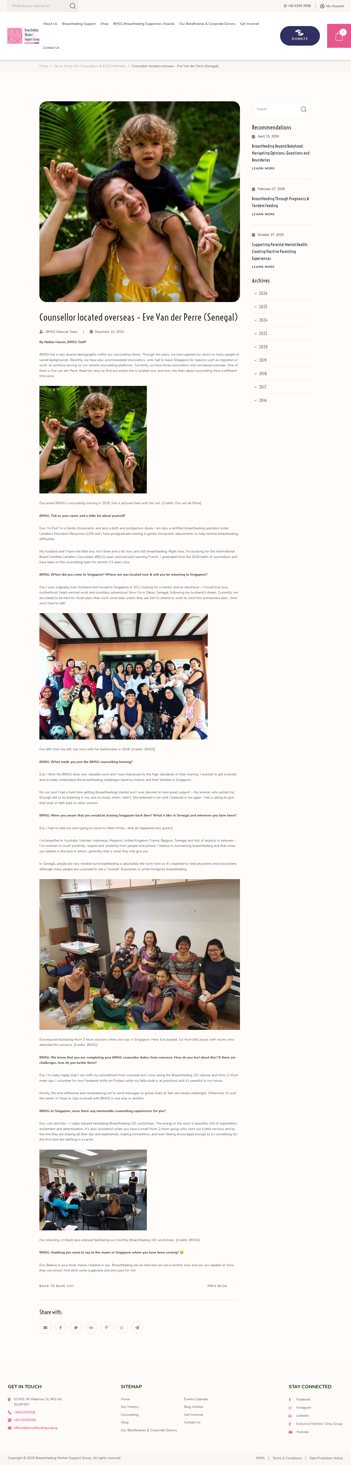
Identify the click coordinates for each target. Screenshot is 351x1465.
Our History (129, 1407)
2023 (263, 333)
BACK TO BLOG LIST (56, 1286)
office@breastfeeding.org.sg (35, 1428)
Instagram (303, 1407)
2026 (263, 293)
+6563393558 (24, 1412)
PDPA (260, 1458)
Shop (125, 1422)
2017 (262, 387)
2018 (263, 373)
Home (125, 1399)
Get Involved (193, 1414)
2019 (263, 360)
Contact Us (192, 1422)
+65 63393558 (25, 1420)
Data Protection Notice (326, 1458)
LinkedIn (302, 1415)
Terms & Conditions (287, 1458)
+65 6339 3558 (299, 6)
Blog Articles (193, 1407)
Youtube (301, 1432)
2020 (263, 347)
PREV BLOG (217, 1286)
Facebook (302, 1399)
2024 (263, 320)
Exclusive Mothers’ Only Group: (319, 1424)
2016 (263, 400)
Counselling (129, 1414)
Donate (300, 39)
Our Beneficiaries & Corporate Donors (149, 1430)
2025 (263, 306)
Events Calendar (196, 1399)
